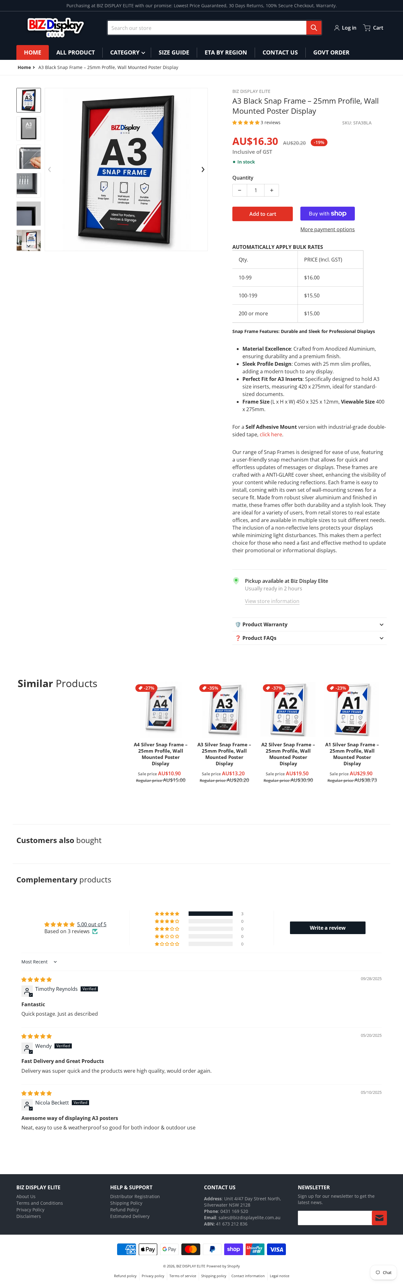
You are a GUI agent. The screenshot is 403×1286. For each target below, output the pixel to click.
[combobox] (214, 28)
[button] (246, 122)
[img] (36, 979)
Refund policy (125, 1275)
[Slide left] (49, 169)
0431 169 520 (234, 1211)
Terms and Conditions (39, 1203)
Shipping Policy (126, 1203)
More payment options (327, 229)
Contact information (248, 1275)
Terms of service (182, 1275)
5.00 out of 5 (91, 924)
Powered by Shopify (223, 1266)
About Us (26, 1196)
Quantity (242, 177)
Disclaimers (28, 1216)
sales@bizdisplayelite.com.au (250, 1217)
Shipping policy (213, 1275)
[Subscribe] (379, 1218)
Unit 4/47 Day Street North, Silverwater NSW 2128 (242, 1202)
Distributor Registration (135, 1196)
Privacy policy (153, 1275)
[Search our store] (313, 28)
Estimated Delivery (130, 1216)
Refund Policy (124, 1210)
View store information (272, 601)
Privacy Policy (30, 1210)
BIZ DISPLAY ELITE (190, 1266)
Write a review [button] (328, 927)
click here (271, 434)
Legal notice (279, 1275)
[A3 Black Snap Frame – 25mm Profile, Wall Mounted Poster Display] (28, 100)
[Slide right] (203, 169)
